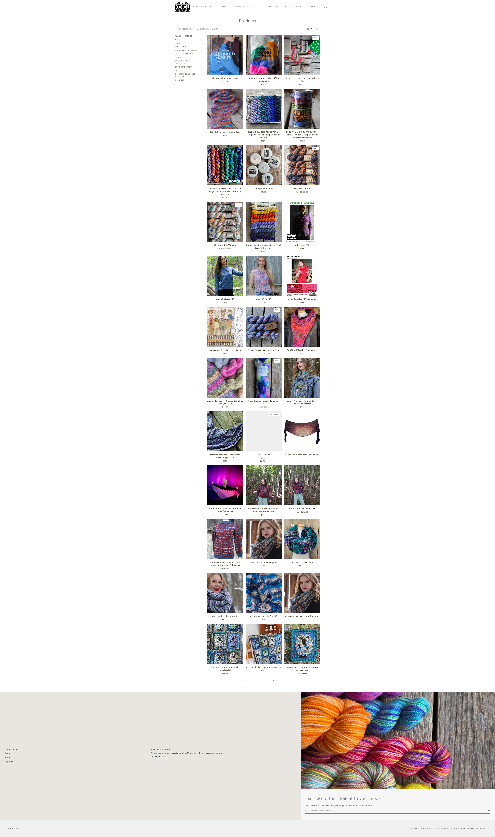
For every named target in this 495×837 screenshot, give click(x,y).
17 (274, 680)
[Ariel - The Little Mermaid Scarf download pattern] (302, 378)
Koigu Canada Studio (423, 828)
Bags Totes (180, 46)
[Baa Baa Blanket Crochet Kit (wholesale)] (225, 644)
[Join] (488, 810)
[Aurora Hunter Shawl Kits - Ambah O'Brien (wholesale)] (225, 485)
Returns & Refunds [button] (160, 749)
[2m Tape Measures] (264, 165)
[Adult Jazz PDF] (302, 222)
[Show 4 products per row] (317, 29)
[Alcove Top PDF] (264, 276)
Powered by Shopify (480, 828)
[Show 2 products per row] (308, 29)
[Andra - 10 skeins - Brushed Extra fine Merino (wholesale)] (225, 378)
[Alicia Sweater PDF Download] (302, 276)
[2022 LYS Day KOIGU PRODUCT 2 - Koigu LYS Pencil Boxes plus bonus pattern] (264, 109)
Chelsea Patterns (184, 54)
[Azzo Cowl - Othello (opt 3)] (225, 593)
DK (176, 70)
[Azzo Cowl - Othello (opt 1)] (264, 539)
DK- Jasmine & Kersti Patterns (185, 75)
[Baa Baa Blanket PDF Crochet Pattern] (264, 644)
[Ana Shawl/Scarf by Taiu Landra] (302, 327)
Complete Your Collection (182, 62)
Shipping (9, 761)
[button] (212, 7)
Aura (177, 43)
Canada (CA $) (14, 828)
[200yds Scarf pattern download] (225, 109)
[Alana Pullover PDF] (225, 276)
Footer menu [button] (11, 749)
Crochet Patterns (184, 67)
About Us (9, 757)
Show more (181, 80)
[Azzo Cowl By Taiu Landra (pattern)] (302, 593)
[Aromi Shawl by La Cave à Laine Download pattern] (225, 431)
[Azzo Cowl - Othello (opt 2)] (302, 539)
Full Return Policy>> (159, 757)
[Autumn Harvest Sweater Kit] (302, 485)
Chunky (178, 57)
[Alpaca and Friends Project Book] (225, 327)
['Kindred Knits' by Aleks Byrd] (225, 55)
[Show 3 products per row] (312, 29)
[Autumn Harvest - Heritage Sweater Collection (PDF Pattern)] (264, 485)
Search (8, 753)
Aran (177, 39)
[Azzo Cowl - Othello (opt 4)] (264, 593)
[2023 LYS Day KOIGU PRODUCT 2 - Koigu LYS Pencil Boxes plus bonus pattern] (225, 165)
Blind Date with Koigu (186, 50)
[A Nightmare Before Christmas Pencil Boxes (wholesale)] (264, 222)
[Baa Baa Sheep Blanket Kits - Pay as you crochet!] (302, 644)
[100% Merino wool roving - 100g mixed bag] (264, 55)
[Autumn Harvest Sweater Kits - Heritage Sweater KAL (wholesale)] (225, 539)
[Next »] (283, 680)
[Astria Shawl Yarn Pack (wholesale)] (302, 431)
